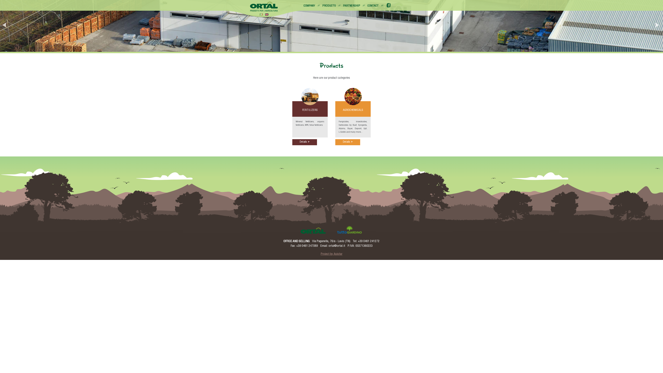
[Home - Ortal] (264, 7)
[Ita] (261, 14)
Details (303, 142)
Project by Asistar (331, 254)
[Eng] (266, 14)
